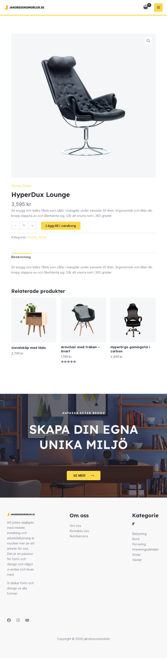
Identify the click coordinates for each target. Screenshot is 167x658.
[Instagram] (18, 620)
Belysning (139, 534)
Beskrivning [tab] (21, 257)
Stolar (27, 186)
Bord (135, 539)
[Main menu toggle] (158, 7)
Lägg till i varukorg (61, 226)
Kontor (16, 186)
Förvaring (139, 544)
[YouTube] (27, 620)
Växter (137, 560)
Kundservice (79, 536)
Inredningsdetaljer (145, 549)
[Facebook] (9, 620)
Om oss (75, 526)
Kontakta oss (79, 531)
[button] (148, 41)
